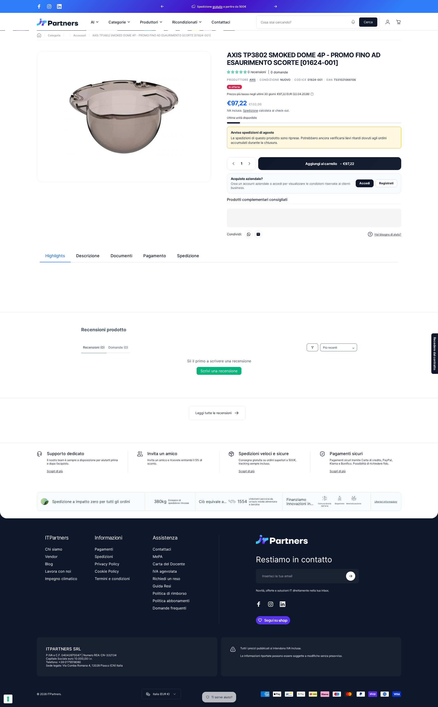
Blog (49, 564)
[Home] (39, 35)
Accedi (364, 183)
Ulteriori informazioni (386, 501)
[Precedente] (162, 6)
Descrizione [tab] (88, 255)
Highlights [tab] (55, 255)
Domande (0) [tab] (118, 347)
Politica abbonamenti (171, 600)
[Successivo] (275, 6)
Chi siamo (53, 549)
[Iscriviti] (350, 576)
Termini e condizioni (112, 578)
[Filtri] (312, 347)
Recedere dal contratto (435, 353)
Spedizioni (104, 556)
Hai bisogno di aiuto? (388, 234)
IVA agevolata (165, 571)
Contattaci (162, 549)
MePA (158, 556)
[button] (237, 72)
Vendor (51, 556)
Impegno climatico (61, 578)
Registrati (386, 183)
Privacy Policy (107, 564)
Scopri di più (55, 471)
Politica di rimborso (170, 593)
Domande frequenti (169, 608)
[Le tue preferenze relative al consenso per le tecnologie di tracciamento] (8, 699)
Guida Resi (162, 586)
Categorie (54, 35)
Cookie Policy (107, 571)
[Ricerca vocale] (353, 22)
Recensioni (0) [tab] (94, 347)
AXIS (252, 79)
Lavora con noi (58, 571)
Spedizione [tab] (188, 255)
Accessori (79, 35)
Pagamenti (104, 549)
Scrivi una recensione (219, 371)
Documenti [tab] (121, 255)
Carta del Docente (169, 564)
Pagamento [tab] (154, 255)
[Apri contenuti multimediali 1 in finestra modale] (124, 117)
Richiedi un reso (166, 578)
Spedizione (250, 110)
